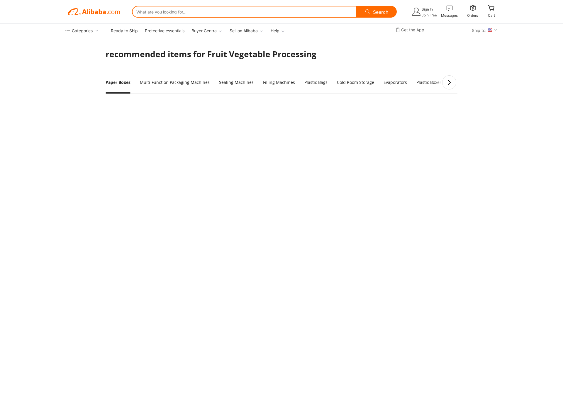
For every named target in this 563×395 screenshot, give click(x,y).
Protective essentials (164, 30)
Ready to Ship (124, 30)
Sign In (427, 9)
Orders (472, 15)
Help (275, 30)
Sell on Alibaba (244, 30)
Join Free (429, 15)
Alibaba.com (93, 11)
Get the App (412, 29)
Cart (491, 15)
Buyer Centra (204, 30)
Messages (449, 15)
